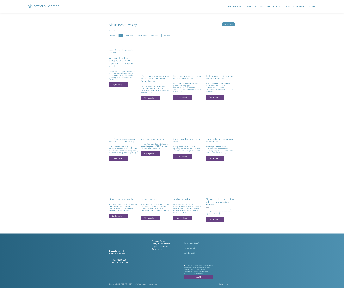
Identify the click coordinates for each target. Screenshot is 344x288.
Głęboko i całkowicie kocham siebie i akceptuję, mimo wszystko (220, 202)
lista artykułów (228, 24)
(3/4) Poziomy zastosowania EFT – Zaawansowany (187, 77)
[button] (118, 84)
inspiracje (129, 35)
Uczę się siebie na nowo (152, 139)
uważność (154, 35)
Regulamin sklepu (160, 246)
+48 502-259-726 (118, 260)
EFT (121, 35)
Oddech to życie (149, 199)
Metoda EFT (273, 6)
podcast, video (142, 35)
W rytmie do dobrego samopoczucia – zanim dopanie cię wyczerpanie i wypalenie (121, 62)
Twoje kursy (157, 249)
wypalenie (166, 35)
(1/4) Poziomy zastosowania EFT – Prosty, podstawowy (122, 140)
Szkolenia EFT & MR (254, 6)
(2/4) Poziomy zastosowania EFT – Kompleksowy (219, 77)
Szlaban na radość (182, 199)
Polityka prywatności (161, 244)
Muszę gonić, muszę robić (121, 199)
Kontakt (312, 6)
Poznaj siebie (298, 6)
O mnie (286, 6)
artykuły (112, 35)
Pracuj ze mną (234, 6)
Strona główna (158, 241)
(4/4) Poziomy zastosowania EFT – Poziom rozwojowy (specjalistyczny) (155, 78)
